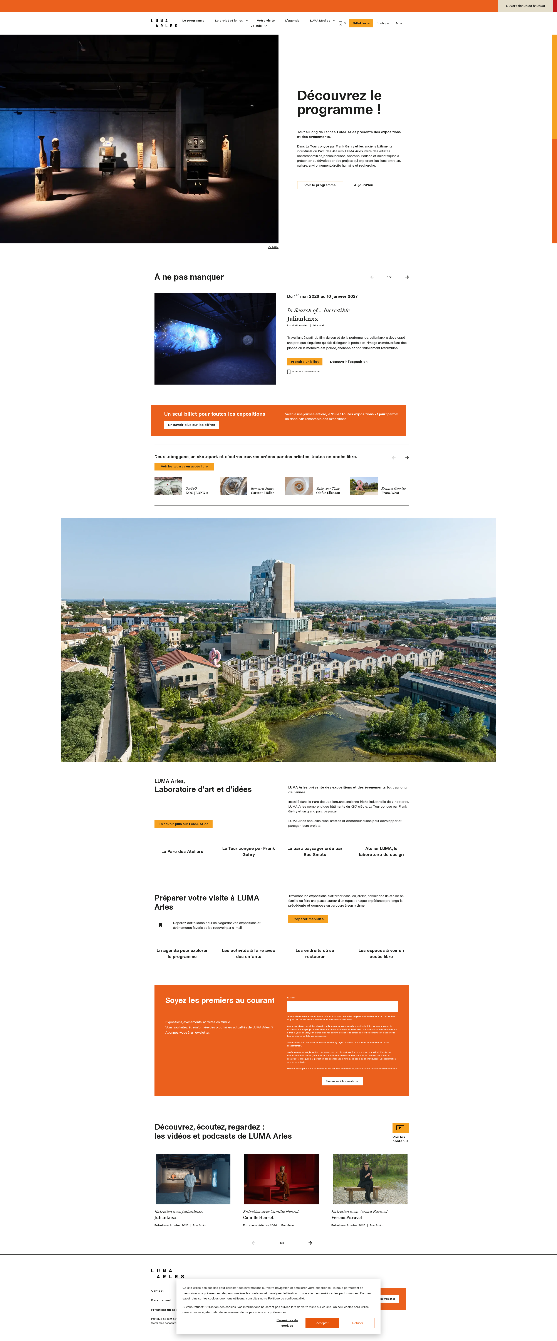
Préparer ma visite (308, 919)
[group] (183, 486)
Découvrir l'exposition (348, 361)
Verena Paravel (346, 1218)
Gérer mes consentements (167, 1323)
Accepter (322, 1323)
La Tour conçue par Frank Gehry (248, 851)
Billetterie (361, 23)
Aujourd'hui (363, 185)
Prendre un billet (305, 361)
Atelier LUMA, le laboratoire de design (381, 851)
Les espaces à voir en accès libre (381, 953)
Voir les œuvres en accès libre (184, 466)
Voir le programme (320, 185)
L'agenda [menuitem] (292, 20)
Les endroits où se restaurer (315, 953)
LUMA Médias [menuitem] (320, 20)
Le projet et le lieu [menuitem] (229, 20)
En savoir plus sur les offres (191, 425)
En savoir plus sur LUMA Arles (183, 824)
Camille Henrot (258, 1218)
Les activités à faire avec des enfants (248, 953)
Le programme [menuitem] (193, 20)
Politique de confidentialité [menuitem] (167, 1319)
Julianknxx (165, 1218)
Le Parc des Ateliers (182, 851)
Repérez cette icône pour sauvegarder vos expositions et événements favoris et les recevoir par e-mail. (217, 925)
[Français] (399, 23)
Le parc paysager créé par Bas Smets (314, 851)
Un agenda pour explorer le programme (182, 953)
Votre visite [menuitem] (266, 20)
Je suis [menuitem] (256, 25)
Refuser (357, 1323)
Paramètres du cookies (287, 1322)
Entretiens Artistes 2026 (171, 1225)
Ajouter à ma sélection (306, 371)
